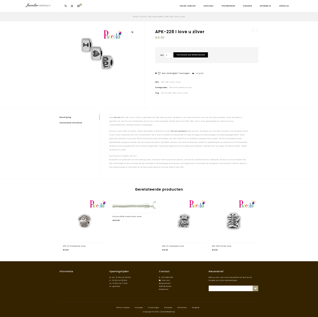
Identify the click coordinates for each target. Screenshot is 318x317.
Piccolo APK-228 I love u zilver (174, 93)
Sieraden (247, 6)
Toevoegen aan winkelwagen (190, 55)
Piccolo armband (179, 131)
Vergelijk (284, 6)
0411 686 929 (167, 277)
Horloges (208, 6)
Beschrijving (65, 117)
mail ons (166, 280)
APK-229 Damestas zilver (253, 30)
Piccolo (143, 17)
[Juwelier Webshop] (37, 5)
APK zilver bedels (156, 17)
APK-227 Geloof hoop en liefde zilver (256, 30)
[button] (132, 32)
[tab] (79, 117)
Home (135, 17)
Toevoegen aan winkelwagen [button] (84, 240)
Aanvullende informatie (71, 123)
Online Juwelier (188, 6)
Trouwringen (228, 6)
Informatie (265, 6)
